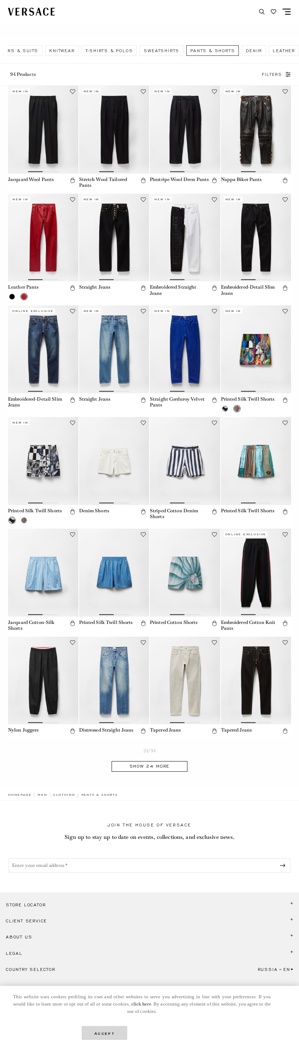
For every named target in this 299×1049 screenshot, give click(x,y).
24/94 (149, 751)
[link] (19, 795)
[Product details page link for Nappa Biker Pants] (256, 130)
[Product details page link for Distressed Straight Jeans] (114, 681)
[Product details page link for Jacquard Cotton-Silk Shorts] (43, 573)
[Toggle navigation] (286, 11)
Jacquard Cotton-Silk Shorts (31, 625)
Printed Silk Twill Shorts (248, 399)
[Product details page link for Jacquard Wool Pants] (43, 130)
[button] (72, 180)
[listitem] (61, 50)
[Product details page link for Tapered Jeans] (185, 681)
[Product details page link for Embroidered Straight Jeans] (185, 238)
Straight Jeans (94, 287)
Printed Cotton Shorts (174, 622)
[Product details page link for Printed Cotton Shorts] (185, 573)
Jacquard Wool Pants (31, 179)
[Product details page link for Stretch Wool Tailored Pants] (114, 130)
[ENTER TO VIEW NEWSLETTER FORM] (284, 865)
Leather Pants (23, 287)
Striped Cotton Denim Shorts (174, 514)
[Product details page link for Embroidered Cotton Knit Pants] (256, 573)
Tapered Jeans (165, 730)
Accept (104, 1032)
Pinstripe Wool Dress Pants (179, 179)
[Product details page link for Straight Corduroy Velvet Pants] (185, 349)
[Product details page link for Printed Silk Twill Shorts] (256, 349)
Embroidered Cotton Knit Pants (248, 625)
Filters (272, 74)
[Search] (262, 12)
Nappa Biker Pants (241, 179)
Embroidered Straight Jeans (173, 290)
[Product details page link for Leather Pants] (43, 238)
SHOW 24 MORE (149, 766)
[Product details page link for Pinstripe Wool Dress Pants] (185, 130)
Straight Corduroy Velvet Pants (177, 402)
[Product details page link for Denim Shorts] (114, 461)
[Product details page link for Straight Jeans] (114, 238)
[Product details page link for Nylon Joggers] (43, 681)
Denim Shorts (94, 511)
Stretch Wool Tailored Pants (103, 182)
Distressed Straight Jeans (106, 730)
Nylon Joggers (23, 730)
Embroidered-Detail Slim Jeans (248, 290)
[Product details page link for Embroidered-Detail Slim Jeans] (256, 238)
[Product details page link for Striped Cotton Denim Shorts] (185, 461)
